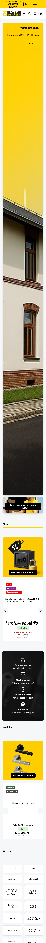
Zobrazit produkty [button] (33, 4)
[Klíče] (12, 918)
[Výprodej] (33, 879)
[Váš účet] (35, 13)
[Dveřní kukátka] (33, 892)
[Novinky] (12, 879)
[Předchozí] (5, 610)
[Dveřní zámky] (12, 906)
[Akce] (33, 869)
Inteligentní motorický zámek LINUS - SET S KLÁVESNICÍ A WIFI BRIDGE (23, 623)
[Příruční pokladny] (33, 930)
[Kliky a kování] (33, 906)
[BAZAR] (12, 869)
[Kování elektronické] (33, 918)
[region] (23, 610)
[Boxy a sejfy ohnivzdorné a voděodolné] (12, 892)
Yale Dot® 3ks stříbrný (23, 825)
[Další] (40, 610)
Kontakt (32, 43)
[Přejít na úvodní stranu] (12, 13)
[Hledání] (29, 13)
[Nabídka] (23, 13)
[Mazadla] (12, 930)
